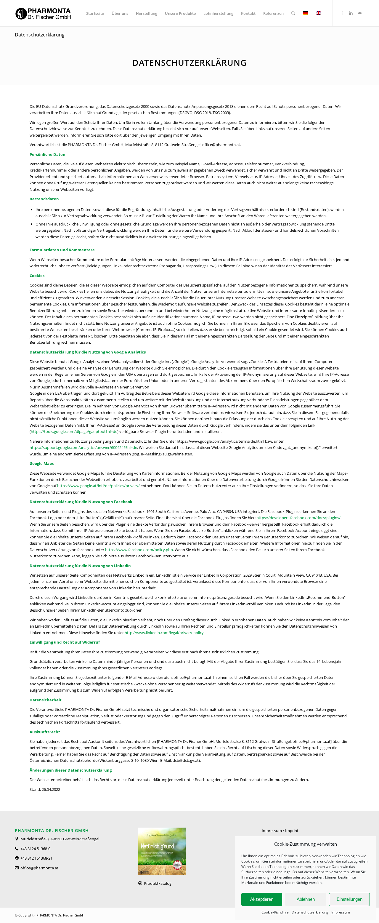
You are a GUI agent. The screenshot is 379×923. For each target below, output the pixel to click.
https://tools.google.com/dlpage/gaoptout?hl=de (74, 431)
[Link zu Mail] (359, 13)
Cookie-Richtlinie (275, 912)
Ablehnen (306, 899)
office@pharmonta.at (39, 868)
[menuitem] (95, 13)
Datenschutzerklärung (310, 912)
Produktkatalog (157, 883)
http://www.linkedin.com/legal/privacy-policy (164, 632)
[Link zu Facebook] (342, 13)
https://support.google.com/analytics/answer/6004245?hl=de (83, 447)
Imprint (291, 830)
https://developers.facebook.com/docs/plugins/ (298, 517)
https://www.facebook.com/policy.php (139, 549)
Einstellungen (349, 899)
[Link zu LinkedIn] (350, 13)
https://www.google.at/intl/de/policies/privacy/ (98, 485)
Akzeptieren (261, 899)
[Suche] (293, 13)
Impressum (340, 912)
